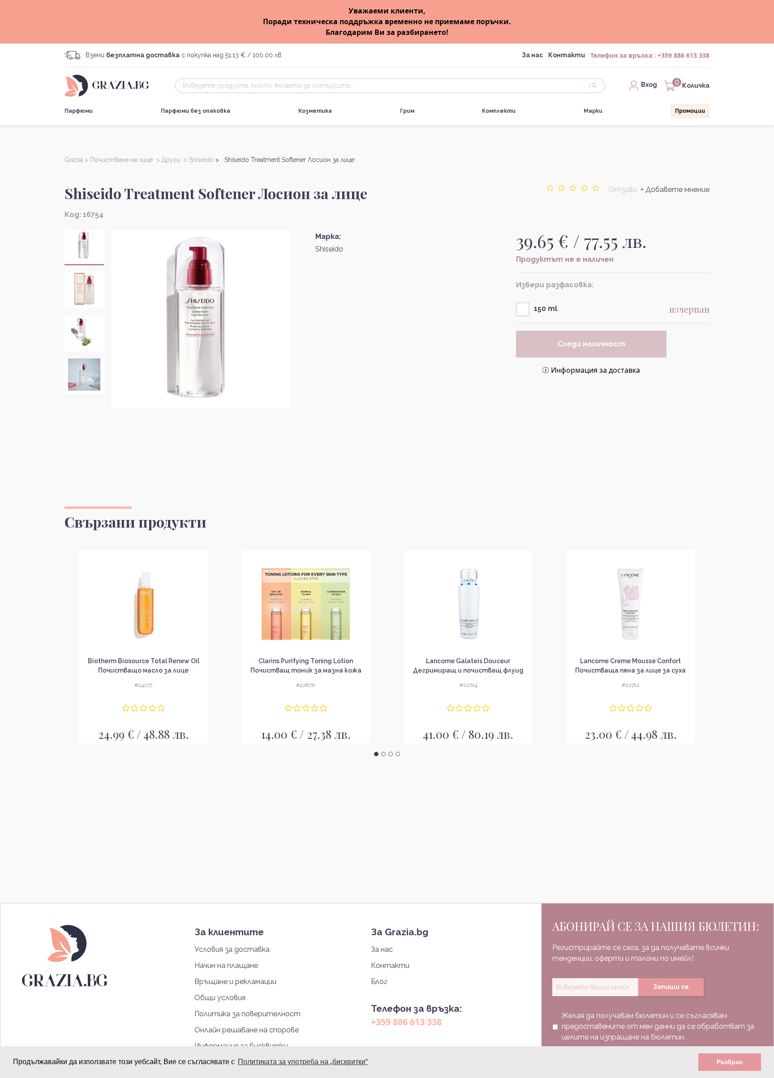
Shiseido (329, 249)
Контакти (566, 55)
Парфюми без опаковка (195, 111)
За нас (532, 55)
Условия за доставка (232, 949)
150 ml (545, 308)
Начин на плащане (226, 965)
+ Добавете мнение (675, 189)
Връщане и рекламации (235, 981)
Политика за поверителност (247, 1014)
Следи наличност (591, 344)
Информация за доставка (595, 370)
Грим (407, 111)
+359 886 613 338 (684, 55)
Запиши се (671, 986)
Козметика (315, 111)
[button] (376, 754)
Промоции (690, 111)
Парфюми (78, 111)
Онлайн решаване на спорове (246, 1030)
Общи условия (219, 997)
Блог (379, 981)
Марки (593, 111)
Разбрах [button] (730, 1061)
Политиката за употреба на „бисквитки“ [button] (303, 1061)
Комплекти (499, 111)
